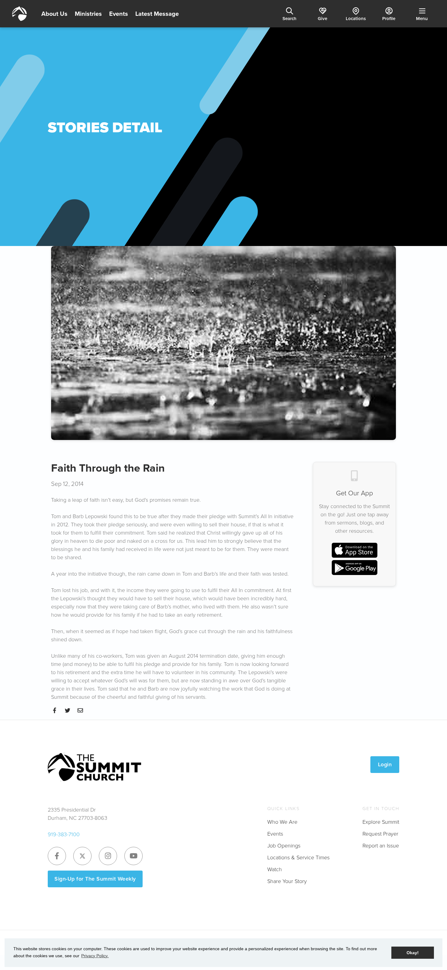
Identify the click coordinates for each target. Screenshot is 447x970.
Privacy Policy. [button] (95, 955)
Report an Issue (380, 846)
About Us (54, 13)
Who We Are (282, 822)
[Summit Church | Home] (19, 13)
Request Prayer (380, 834)
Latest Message (157, 13)
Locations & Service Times (298, 857)
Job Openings (283, 846)
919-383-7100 (64, 834)
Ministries (88, 13)
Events (118, 13)
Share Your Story (287, 881)
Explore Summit (380, 822)
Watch (274, 869)
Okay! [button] (413, 952)
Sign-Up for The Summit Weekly (95, 879)
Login (385, 764)
